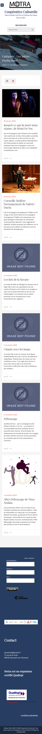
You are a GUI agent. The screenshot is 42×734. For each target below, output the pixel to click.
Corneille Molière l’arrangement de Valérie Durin (19, 204)
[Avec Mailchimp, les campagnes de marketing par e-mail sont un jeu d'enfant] (21, 599)
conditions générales (29, 715)
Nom (8, 577)
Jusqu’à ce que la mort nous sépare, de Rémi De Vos (21, 126)
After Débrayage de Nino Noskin (19, 501)
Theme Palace (26, 730)
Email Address (11, 561)
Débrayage (10, 419)
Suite (6, 158)
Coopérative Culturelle (21, 12)
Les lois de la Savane (16, 279)
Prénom (9, 569)
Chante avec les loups (17, 349)
